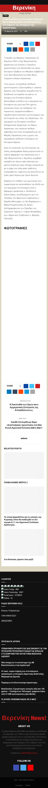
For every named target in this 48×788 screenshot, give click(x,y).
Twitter (27, 785)
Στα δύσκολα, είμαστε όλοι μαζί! (18, 559)
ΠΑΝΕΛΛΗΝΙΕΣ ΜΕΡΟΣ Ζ (16, 482)
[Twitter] (23, 768)
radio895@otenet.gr (29, 753)
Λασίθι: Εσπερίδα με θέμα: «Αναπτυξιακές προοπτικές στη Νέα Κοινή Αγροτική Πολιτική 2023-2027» (24, 425)
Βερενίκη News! (24, 11)
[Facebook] (16, 768)
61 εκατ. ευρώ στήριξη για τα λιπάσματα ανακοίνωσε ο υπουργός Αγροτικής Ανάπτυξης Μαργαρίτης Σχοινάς (22, 674)
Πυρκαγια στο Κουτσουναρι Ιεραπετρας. (19, 683)
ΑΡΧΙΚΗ (5, 15)
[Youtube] (30, 768)
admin (24, 438)
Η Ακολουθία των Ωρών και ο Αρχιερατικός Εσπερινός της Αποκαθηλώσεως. (24, 407)
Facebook (19, 785)
